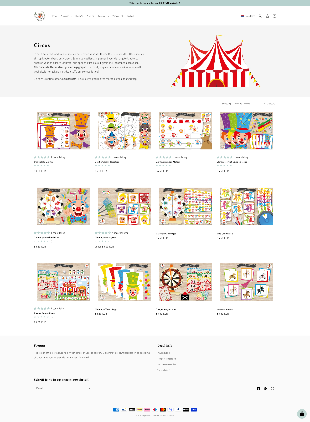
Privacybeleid (163, 352)
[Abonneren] (88, 388)
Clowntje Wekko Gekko (47, 237)
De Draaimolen (225, 309)
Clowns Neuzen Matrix (168, 161)
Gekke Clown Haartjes (107, 161)
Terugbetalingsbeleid (166, 358)
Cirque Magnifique (166, 309)
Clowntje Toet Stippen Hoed (232, 161)
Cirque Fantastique (44, 313)
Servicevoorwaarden (166, 364)
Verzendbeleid (163, 370)
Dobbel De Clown (43, 161)
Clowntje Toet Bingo (106, 309)
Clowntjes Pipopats (105, 237)
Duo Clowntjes (225, 233)
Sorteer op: (227, 103)
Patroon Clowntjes (166, 233)
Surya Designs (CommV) (150, 416)
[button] (66, 16)
